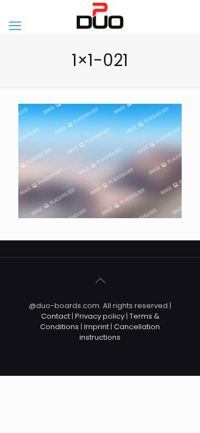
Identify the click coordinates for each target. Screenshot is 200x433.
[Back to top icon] (100, 280)
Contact (55, 316)
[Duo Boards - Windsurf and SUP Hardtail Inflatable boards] (100, 17)
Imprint (96, 326)
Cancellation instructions (119, 332)
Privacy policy (100, 316)
